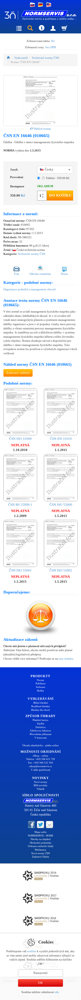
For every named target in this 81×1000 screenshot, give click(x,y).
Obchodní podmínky (41, 842)
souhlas (31, 951)
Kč (53, 41)
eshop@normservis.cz (40, 766)
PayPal (40, 723)
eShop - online (40, 755)
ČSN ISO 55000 (61, 504)
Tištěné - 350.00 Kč (57, 178)
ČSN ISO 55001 (20, 570)
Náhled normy (42, 128)
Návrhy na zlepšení (41, 839)
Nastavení (40, 973)
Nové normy (40, 782)
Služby (40, 690)
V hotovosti (40, 737)
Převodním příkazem (41, 734)
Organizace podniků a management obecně (29, 289)
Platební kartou (40, 720)
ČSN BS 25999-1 (20, 504)
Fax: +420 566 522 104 (40, 762)
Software (40, 687)
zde (57, 992)
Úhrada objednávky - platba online (40, 745)
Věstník (41, 789)
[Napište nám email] (49, 824)
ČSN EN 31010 (61, 438)
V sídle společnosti (40, 769)
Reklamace (40, 849)
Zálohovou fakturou (40, 730)
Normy (40, 680)
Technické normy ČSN (45, 57)
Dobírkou (41, 727)
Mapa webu (40, 832)
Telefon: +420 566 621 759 (40, 759)
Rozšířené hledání (40, 706)
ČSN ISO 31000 (20, 438)
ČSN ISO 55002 (61, 570)
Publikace (41, 683)
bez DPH (50, 47)
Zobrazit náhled (18, 372)
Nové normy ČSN (40, 853)
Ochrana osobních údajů (40, 846)
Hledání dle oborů (40, 710)
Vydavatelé (21, 57)
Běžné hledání (40, 702)
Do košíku (60, 195)
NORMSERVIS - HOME (40, 835)
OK (40, 983)
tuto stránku (66, 658)
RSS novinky (40, 785)
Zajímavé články (40, 856)
